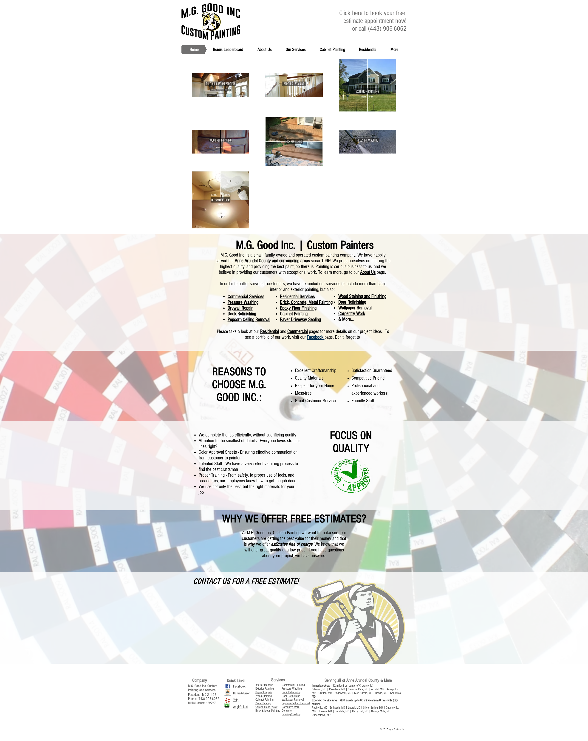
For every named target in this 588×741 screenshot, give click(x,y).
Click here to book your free (373, 13)
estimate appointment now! (375, 21)
